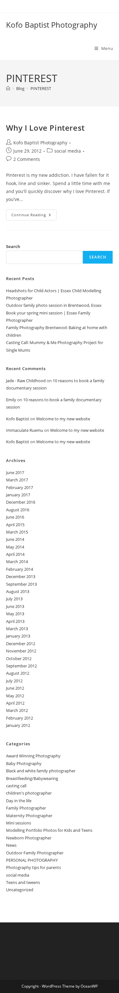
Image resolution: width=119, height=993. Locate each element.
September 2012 (21, 666)
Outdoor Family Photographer (34, 853)
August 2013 (17, 591)
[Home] (8, 88)
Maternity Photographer (29, 815)
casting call (16, 786)
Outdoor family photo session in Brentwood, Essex (54, 305)
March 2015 (17, 532)
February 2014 (19, 569)
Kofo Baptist (17, 419)
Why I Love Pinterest (45, 127)
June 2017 (15, 472)
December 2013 (20, 576)
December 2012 (20, 643)
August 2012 (17, 673)
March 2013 (17, 628)
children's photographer (29, 793)
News (11, 845)
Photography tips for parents (33, 867)
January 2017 (18, 495)
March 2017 (17, 480)
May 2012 (15, 696)
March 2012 (17, 710)
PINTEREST (40, 88)
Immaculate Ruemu (24, 430)
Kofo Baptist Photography (51, 24)
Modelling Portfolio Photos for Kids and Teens (49, 830)
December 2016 (20, 502)
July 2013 (14, 599)
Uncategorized (19, 890)
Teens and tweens (23, 882)
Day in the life (18, 800)
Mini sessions (18, 823)
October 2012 (18, 658)
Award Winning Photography (33, 756)
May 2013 (15, 614)
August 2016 (17, 510)
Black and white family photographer (41, 771)
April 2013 (15, 621)
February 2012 (19, 718)
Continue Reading (33, 216)
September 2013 (21, 584)
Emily (11, 400)
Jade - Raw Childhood (26, 380)
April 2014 (15, 554)
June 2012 (15, 688)
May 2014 (15, 547)
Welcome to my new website (63, 419)
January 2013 (18, 636)
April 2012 (15, 703)
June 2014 (15, 539)
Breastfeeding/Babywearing (32, 778)
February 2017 (19, 487)
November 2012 (21, 651)
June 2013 (15, 606)
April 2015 (15, 525)
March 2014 (17, 561)
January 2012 (18, 725)
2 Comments (26, 159)
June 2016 (15, 517)
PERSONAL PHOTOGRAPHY (32, 860)
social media (67, 151)
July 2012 (14, 681)
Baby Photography (24, 763)
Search (13, 246)
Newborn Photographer (28, 838)
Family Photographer (26, 808)
